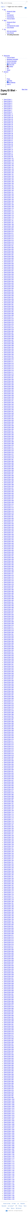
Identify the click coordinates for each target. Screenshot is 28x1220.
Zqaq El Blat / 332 (9, 390)
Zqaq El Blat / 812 (9, 937)
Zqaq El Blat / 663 (9, 784)
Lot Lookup (10, 66)
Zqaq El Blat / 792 (9, 915)
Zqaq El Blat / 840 (9, 976)
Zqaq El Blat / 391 (9, 474)
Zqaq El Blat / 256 (9, 295)
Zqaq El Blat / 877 (9, 1005)
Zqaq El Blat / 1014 (9, 1111)
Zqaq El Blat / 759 (9, 873)
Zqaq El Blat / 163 (9, 196)
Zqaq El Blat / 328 (9, 388)
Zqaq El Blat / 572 (9, 703)
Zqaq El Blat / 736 (9, 841)
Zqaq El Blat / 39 (8, 135)
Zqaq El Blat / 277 (9, 326)
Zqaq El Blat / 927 (9, 1040)
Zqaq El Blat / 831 (9, 964)
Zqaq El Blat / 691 (9, 800)
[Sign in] (19, 1219)
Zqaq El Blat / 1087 (9, 1149)
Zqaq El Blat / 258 (9, 299)
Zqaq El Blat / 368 (9, 441)
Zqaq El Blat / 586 (9, 714)
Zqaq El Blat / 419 (9, 513)
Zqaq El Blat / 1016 (9, 1115)
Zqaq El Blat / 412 (9, 507)
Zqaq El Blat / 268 (9, 313)
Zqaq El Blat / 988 (9, 1097)
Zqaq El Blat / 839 (9, 974)
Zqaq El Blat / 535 (9, 657)
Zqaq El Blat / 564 (9, 691)
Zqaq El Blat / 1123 (9, 1172)
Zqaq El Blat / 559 (9, 686)
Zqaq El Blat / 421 (9, 516)
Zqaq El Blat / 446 (9, 543)
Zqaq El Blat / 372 (9, 449)
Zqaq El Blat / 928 (9, 1042)
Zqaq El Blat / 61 (8, 140)
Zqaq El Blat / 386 (9, 465)
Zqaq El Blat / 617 (9, 752)
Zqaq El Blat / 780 (9, 901)
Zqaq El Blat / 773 (9, 892)
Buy (5, 9)
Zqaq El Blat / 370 (9, 445)
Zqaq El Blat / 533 (9, 655)
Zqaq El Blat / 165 (9, 199)
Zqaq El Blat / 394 (9, 479)
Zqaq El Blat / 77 (8, 153)
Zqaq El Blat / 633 (9, 773)
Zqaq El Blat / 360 (9, 429)
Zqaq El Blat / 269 (9, 315)
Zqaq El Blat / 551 (9, 678)
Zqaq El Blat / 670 (9, 789)
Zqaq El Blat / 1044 (9, 1135)
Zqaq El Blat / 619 (9, 755)
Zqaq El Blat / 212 (9, 235)
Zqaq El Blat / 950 (9, 1065)
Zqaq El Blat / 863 (9, 997)
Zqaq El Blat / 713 (9, 814)
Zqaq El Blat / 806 (9, 931)
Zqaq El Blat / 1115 (9, 1165)
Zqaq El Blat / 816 (9, 944)
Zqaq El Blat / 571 (9, 702)
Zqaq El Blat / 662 (9, 782)
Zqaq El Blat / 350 (9, 415)
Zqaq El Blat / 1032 (9, 1129)
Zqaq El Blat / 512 (9, 629)
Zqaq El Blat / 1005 (9, 1103)
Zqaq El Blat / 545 (9, 671)
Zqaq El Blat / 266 (9, 310)
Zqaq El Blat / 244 (9, 281)
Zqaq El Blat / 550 (9, 677)
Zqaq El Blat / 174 (9, 215)
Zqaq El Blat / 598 (9, 728)
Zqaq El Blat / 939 (9, 1049)
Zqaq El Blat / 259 (9, 301)
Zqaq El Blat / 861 (9, 994)
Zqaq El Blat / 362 (9, 433)
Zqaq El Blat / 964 (9, 1081)
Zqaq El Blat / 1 (8, 99)
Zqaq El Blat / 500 (9, 611)
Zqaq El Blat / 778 (9, 898)
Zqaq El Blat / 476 (9, 582)
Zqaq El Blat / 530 (9, 650)
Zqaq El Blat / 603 (9, 732)
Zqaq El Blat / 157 (9, 185)
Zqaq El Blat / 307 (9, 356)
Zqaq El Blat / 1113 (9, 1163)
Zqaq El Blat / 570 (9, 700)
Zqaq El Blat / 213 (9, 237)
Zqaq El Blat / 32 (8, 122)
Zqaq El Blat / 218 (9, 242)
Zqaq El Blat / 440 (9, 538)
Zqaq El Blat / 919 (9, 1037)
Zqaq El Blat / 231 (9, 261)
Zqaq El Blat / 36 (8, 130)
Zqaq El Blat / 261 (9, 304)
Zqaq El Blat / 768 (9, 887)
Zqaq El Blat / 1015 (9, 1113)
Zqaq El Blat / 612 (9, 743)
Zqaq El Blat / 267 (9, 311)
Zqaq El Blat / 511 (9, 627)
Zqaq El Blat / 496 (9, 607)
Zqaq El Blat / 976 (9, 1090)
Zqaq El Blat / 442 (9, 539)
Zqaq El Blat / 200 (9, 228)
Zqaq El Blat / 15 (8, 115)
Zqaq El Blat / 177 (9, 219)
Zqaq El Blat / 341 (9, 400)
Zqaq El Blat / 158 (9, 187)
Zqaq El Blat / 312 (9, 363)
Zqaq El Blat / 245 (9, 283)
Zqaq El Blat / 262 (9, 306)
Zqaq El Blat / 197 (9, 222)
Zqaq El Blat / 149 (9, 171)
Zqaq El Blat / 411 (9, 506)
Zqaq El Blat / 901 (9, 1024)
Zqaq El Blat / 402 (9, 490)
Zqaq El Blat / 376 (9, 452)
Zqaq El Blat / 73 (8, 149)
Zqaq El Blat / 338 (9, 395)
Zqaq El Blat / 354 (9, 418)
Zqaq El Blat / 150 (9, 172)
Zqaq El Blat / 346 (9, 409)
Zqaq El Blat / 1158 (9, 1197)
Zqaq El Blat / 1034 (9, 1131)
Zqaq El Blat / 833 (9, 965)
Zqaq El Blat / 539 (9, 661)
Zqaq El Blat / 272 (9, 319)
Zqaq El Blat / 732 (9, 835)
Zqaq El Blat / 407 (9, 498)
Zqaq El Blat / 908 (9, 1029)
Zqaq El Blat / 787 (9, 910)
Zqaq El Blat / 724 (9, 826)
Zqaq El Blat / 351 (9, 417)
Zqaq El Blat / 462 (9, 563)
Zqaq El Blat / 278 (9, 327)
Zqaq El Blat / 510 (9, 625)
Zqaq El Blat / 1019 (9, 1117)
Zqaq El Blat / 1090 (9, 1152)
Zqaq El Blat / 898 (9, 1019)
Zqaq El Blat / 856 (9, 990)
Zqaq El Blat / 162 (9, 194)
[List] (14, 1219)
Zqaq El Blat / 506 (9, 618)
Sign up (12, 1208)
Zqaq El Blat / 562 (9, 689)
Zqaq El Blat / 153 (9, 178)
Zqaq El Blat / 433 (9, 525)
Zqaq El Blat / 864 (9, 999)
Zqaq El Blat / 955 (9, 1069)
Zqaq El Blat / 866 (9, 1001)
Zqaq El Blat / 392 (9, 475)
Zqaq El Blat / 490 (9, 600)
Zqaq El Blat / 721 (9, 825)
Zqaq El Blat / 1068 (9, 1147)
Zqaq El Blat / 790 (9, 914)
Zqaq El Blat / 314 (9, 367)
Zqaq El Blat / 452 (9, 550)
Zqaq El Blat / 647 (9, 780)
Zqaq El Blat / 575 (9, 705)
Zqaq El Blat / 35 (8, 128)
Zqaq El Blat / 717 (9, 819)
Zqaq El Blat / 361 (9, 431)
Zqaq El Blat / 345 (9, 408)
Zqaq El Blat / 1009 (9, 1106)
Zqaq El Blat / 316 (9, 370)
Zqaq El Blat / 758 (9, 871)
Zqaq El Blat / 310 (9, 359)
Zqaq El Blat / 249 (9, 286)
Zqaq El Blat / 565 (9, 693)
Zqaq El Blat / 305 (9, 354)
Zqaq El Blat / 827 (9, 956)
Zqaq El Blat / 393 (9, 477)
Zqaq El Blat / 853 (9, 989)
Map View (24, 89)
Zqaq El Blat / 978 (9, 1092)
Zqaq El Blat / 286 (9, 338)
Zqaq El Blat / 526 (9, 643)
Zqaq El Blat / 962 (9, 1078)
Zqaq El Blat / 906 (9, 1028)
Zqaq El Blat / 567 (9, 694)
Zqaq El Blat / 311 (9, 361)
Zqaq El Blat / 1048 (9, 1140)
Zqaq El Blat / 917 (9, 1035)
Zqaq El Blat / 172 (9, 212)
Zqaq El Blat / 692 (9, 801)
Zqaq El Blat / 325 (9, 384)
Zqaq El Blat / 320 (9, 376)
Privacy (20, 1206)
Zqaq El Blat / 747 (9, 858)
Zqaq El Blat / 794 (9, 919)
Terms (25, 1206)
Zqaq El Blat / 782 (9, 905)
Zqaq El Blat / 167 (9, 203)
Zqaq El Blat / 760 (9, 874)
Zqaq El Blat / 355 (9, 420)
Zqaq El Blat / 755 (9, 867)
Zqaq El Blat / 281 (9, 333)
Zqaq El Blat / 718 (9, 821)
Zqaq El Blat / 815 (9, 942)
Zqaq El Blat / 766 (9, 883)
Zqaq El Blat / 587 (9, 716)
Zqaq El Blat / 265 (9, 308)
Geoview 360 (10, 64)
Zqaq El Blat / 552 (9, 680)
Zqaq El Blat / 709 (9, 810)
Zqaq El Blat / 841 (9, 978)
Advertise (9, 81)
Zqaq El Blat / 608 (9, 737)
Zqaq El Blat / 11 (8, 114)
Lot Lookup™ (11, 1206)
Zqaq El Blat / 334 (9, 392)
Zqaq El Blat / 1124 (9, 1174)
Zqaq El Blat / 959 (9, 1076)
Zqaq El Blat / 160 (9, 190)
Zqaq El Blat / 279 (9, 329)
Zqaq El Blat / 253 (9, 294)
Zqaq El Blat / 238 (9, 272)
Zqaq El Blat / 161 (9, 192)
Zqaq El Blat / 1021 (9, 1119)
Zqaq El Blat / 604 (9, 734)
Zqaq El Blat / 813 (9, 939)
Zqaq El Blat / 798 (9, 923)
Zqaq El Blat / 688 (9, 796)
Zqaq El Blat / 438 (9, 534)
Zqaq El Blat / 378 (9, 456)
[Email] (8, 1219)
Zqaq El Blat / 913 (9, 1033)
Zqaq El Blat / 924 (9, 1038)
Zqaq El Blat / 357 (9, 424)
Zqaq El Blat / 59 (8, 137)
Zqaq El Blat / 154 (9, 180)
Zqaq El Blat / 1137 (9, 1183)
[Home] (2, 1219)
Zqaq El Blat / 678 (9, 792)
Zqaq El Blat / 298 (9, 343)
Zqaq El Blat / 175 (9, 217)
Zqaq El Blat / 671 (9, 791)
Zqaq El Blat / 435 (9, 529)
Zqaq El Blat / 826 (9, 955)
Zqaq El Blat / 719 (9, 823)
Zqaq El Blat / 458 (9, 557)
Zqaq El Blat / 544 (9, 670)
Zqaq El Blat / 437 (9, 532)
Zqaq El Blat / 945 (9, 1060)
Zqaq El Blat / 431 (9, 522)
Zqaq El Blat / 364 (9, 434)
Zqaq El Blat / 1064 (9, 1144)
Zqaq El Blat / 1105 (9, 1156)
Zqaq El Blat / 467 (9, 568)
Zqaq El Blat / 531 (9, 652)
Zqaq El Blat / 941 (9, 1053)
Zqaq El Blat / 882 (9, 1008)
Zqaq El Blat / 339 (9, 397)
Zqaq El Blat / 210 (9, 231)
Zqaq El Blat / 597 (9, 727)
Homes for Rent (11, 22)
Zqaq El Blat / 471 (9, 573)
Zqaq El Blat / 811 (9, 935)
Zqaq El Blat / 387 (9, 466)
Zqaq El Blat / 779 (9, 899)
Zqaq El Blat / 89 (8, 156)
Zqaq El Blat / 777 (9, 896)
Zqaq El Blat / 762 (9, 878)
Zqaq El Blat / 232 (9, 263)
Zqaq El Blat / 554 (9, 684)
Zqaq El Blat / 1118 (9, 1167)
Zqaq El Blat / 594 (9, 721)
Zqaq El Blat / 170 (9, 208)
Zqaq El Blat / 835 (9, 969)
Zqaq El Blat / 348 (9, 413)
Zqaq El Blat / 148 (9, 169)
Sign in (3, 6)
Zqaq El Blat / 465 (9, 566)
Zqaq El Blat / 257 (9, 297)
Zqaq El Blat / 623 (9, 762)
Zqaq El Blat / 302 (9, 349)
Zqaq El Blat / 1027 (9, 1122)
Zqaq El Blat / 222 (9, 247)
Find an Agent (11, 18)
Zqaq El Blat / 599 (9, 730)
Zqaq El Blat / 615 (9, 748)
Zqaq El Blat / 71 (8, 147)
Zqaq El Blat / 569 (9, 698)
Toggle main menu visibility (14, 6)
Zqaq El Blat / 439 (9, 536)
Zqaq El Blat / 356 (9, 422)
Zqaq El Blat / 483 (9, 591)
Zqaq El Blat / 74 (8, 151)
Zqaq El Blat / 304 (9, 352)
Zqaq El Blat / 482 (9, 589)
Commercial (10, 15)
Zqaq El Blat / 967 (9, 1085)
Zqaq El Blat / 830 (9, 962)
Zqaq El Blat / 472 (9, 575)
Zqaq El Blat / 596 (9, 725)
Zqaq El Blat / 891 (9, 1013)
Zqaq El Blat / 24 (8, 119)
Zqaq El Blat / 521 (9, 634)
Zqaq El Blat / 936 (9, 1047)
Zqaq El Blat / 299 (9, 345)
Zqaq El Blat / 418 (9, 511)
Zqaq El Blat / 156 (9, 183)
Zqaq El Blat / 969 (9, 1087)
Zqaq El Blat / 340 (9, 399)
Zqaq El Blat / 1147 (9, 1193)
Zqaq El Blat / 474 (9, 579)
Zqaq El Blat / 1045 (9, 1136)
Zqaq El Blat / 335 (9, 393)
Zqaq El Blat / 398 (9, 484)
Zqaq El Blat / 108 (9, 160)
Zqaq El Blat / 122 (9, 163)
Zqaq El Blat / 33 (8, 124)
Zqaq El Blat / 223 (9, 249)
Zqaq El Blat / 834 (9, 967)
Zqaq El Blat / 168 (9, 204)
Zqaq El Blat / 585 (9, 712)
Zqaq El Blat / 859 (9, 992)
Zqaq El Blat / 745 (9, 855)
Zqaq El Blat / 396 (9, 481)
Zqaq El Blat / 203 (9, 229)
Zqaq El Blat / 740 (9, 846)
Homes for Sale (11, 11)
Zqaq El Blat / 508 (9, 621)
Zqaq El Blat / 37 (8, 131)
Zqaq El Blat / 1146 (9, 1192)
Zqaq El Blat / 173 (9, 213)
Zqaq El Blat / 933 (9, 1046)
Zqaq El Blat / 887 (9, 1010)
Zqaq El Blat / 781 (9, 903)
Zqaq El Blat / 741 (9, 848)
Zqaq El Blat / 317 (9, 372)
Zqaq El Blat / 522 (9, 636)
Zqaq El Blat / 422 (9, 518)
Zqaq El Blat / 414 (9, 509)
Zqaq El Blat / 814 (9, 940)
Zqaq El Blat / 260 (9, 302)
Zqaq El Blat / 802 (9, 928)
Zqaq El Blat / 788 (9, 912)
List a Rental (10, 27)
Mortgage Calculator (12, 59)
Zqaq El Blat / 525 (9, 641)
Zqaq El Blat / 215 (9, 240)
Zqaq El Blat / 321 (9, 377)
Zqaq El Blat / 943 (9, 1056)
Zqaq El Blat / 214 (9, 238)
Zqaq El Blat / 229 (9, 258)
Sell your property (12, 31)
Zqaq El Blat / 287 (9, 340)
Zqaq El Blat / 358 (9, 425)
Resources (7, 55)
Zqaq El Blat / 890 (9, 1012)
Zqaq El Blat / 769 (9, 889)
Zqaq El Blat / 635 (9, 776)
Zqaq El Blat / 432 (9, 523)
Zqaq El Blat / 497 (9, 609)
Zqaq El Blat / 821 (9, 948)
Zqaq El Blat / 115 (9, 162)
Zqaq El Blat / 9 (8, 112)
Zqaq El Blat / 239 (9, 274)
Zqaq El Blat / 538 (9, 659)
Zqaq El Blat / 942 (9, 1054)
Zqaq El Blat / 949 (9, 1063)
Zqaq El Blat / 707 (9, 809)
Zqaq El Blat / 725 (9, 828)
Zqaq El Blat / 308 (9, 358)
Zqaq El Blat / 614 (9, 746)
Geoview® (4, 1206)
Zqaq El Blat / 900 (9, 1022)
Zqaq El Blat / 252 (9, 292)
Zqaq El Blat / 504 (9, 614)
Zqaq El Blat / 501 (9, 613)
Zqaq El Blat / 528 (9, 646)
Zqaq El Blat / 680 (9, 794)
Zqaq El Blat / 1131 (9, 1177)
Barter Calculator (11, 63)
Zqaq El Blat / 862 (9, 996)
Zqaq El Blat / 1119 (9, 1168)
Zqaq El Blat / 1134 (9, 1179)
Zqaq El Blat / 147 (9, 167)
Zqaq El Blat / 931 (9, 1044)
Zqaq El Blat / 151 (9, 174)
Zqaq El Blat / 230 (9, 260)
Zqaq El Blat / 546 (9, 673)
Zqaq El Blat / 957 (9, 1072)
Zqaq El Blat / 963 (9, 1079)
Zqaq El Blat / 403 (9, 491)
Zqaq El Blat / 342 (9, 402)
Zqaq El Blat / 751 (9, 862)
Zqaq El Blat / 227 (9, 254)
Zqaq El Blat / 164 (9, 197)
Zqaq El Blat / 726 (9, 830)
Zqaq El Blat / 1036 (9, 1133)
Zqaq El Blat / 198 (9, 224)
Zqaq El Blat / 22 (8, 117)
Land (8, 13)
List (5, 29)
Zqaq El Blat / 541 (9, 664)
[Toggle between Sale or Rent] (27, 2)
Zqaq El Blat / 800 (9, 924)
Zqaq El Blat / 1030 (9, 1126)
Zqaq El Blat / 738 (9, 842)
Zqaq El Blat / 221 (9, 245)
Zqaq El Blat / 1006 (9, 1104)
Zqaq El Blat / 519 (9, 630)
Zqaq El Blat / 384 (9, 463)
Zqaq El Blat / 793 (9, 917)
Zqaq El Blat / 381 (9, 459)
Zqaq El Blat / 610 (9, 739)
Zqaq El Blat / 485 (9, 593)
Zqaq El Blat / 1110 (9, 1158)
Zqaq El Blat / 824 (9, 951)
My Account (18, 1208)
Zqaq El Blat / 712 (9, 812)
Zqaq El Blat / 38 (8, 133)
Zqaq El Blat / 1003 (9, 1099)
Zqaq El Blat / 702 (9, 805)
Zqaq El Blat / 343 (9, 404)
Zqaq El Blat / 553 (9, 682)
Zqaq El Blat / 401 (9, 488)
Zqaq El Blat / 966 (9, 1083)
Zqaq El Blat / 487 (9, 595)
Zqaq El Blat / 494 (9, 605)
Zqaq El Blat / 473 (9, 577)
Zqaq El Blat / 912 (9, 1031)
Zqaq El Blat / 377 (9, 454)
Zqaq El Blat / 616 (9, 750)
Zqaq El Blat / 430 (9, 520)
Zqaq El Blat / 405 (9, 495)
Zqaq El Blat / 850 (9, 985)
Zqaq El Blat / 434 (9, 527)
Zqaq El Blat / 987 (9, 1095)
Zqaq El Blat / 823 (9, 949)
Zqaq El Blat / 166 (9, 201)
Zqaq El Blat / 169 (9, 206)
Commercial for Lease (13, 26)
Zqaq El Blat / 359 (9, 427)
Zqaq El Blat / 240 (9, 276)
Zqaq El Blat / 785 (9, 907)
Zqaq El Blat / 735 (9, 839)
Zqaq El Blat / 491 (9, 602)
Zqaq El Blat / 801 (9, 926)
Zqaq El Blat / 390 (9, 472)
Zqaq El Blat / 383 (9, 461)
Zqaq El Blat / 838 (9, 972)
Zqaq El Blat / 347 (9, 411)
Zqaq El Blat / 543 (9, 668)
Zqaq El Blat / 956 (9, 1070)
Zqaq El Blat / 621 (9, 759)
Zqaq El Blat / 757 (9, 869)
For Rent (14, 1203)
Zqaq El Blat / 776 (9, 894)
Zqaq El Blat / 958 (9, 1074)
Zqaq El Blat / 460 (9, 561)
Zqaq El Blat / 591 (9, 719)
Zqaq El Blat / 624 (9, 764)
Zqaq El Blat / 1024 (9, 1120)
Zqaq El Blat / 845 (9, 981)
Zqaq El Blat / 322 (9, 379)
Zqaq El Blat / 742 (9, 850)
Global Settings (11, 82)
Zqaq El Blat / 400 (9, 486)
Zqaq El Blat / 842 (9, 980)
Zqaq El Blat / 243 (9, 279)
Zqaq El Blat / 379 (9, 457)
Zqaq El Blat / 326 (9, 386)
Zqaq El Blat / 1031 (9, 1128)
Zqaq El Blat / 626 (9, 766)
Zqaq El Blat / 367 (9, 440)
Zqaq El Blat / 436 (9, 531)
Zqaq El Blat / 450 (9, 548)
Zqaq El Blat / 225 (9, 253)
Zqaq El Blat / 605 (9, 735)
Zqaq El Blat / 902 (9, 1026)
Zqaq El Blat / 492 (9, 604)
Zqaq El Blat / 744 (9, 853)
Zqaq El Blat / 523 (9, 637)
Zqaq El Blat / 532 (9, 654)
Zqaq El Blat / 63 (8, 144)
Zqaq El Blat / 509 (9, 623)
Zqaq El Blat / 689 (9, 798)
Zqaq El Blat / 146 (9, 165)
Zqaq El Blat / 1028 (9, 1124)
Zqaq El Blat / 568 (9, 696)
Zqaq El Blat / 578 (9, 711)
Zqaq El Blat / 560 (9, 687)
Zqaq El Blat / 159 (9, 188)
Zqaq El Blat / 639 (9, 778)
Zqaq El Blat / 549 (9, 675)
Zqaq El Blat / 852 (9, 987)
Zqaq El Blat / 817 (9, 946)
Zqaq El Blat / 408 (9, 500)
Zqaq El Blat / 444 (9, 541)
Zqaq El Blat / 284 (9, 336)
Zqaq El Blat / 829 (9, 960)
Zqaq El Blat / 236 (9, 269)
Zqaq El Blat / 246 (9, 285)
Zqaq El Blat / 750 (9, 860)
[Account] (25, 1219)
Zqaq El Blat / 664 (9, 785)
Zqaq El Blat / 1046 (9, 1138)
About (8, 70)
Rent (5, 20)
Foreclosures (10, 17)
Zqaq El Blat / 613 (9, 744)
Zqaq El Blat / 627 (9, 768)
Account (6, 72)
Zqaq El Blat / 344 (9, 406)
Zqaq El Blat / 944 (9, 1058)
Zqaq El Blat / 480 (9, 586)
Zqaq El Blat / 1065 (9, 1145)
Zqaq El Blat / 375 (9, 450)
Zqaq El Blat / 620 (9, 757)
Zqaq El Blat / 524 (9, 639)
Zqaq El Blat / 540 (9, 662)
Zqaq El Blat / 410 (9, 504)
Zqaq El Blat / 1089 (9, 1151)
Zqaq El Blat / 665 (9, 787)
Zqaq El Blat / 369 (9, 443)
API (8, 68)
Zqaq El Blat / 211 (9, 233)
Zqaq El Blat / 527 (9, 645)
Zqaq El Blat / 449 (9, 547)
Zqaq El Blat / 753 (9, 864)
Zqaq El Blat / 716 (9, 817)
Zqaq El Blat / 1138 (9, 1185)
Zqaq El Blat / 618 (9, 753)
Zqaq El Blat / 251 (9, 290)
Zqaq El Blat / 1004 (9, 1101)
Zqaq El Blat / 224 (9, 251)
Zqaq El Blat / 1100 (9, 1154)
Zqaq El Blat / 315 (9, 368)
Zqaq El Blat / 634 (9, 775)
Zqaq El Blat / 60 (8, 139)
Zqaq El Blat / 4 (8, 105)
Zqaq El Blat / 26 (8, 121)
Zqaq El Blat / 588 (9, 718)
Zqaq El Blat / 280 (9, 331)
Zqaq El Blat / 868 (9, 1003)
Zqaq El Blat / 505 (9, 616)
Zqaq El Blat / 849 (9, 983)
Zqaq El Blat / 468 (9, 570)
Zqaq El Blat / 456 (9, 554)
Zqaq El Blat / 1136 (9, 1181)
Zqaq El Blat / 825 (9, 953)
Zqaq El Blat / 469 (9, 572)
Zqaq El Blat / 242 (9, 278)
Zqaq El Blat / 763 (9, 880)
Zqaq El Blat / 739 (9, 844)
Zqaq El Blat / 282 (9, 335)
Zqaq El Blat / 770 (9, 891)
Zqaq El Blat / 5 (8, 106)
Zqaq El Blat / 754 (9, 866)
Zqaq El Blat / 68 (8, 146)
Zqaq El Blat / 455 (9, 552)
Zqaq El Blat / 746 (9, 857)
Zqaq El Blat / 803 (9, 930)
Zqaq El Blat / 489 (9, 598)
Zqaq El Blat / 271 (9, 317)
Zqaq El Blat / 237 (9, 270)
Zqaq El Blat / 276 (9, 324)
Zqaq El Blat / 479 (9, 584)
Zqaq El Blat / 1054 (9, 1142)
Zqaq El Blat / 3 (8, 103)
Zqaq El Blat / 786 (9, 908)
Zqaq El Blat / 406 (9, 497)
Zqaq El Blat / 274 (9, 320)
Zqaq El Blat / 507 (9, 620)
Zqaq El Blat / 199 (9, 226)
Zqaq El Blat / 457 (9, 556)
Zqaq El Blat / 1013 (9, 1110)
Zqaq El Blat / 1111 (9, 1160)
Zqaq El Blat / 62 (8, 142)
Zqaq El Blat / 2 (8, 101)
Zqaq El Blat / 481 (9, 588)
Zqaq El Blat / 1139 (9, 1186)
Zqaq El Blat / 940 (9, 1051)
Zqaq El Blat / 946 (9, 1062)
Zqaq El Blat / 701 (9, 803)
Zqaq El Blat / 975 (9, 1088)
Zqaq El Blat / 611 (9, 741)
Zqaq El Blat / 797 (9, 921)
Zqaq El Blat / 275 (9, 322)
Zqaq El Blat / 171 (9, 210)
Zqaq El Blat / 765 (9, 882)
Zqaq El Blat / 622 (9, 760)
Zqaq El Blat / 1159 (9, 1199)
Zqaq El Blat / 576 (9, 707)
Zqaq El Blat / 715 (9, 816)
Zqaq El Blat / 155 (9, 181)
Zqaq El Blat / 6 (8, 108)
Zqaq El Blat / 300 (9, 347)
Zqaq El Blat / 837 (9, 971)
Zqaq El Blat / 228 (9, 256)
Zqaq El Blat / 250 (9, 288)
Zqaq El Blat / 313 (9, 365)
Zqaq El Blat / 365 (9, 436)
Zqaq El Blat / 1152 (9, 1195)
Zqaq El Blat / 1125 (9, 1176)
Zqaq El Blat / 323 (9, 381)
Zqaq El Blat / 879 (9, 1006)
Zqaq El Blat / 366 (9, 438)
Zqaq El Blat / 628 (9, 769)
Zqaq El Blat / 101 (9, 158)
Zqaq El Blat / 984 (9, 1094)
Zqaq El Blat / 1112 (9, 1161)
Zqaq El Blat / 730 (9, 832)
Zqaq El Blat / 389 (9, 470)
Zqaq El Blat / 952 (9, 1067)
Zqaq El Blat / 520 (9, 632)
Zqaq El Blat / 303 (9, 351)
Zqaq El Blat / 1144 (9, 1190)
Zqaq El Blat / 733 (9, 837)
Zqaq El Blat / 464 (9, 564)
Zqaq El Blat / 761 (9, 876)
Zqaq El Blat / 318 (9, 374)
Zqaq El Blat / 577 (9, 709)
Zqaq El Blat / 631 (9, 771)
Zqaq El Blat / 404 (9, 493)
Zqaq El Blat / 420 (9, 515)
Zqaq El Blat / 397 (9, 482)
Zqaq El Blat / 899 (9, 1021)
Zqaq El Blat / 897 (9, 1017)
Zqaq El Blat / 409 (9, 502)
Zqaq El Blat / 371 (9, 447)
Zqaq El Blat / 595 (9, 723)
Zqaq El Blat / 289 (9, 342)
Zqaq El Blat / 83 (8, 155)
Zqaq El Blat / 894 (9, 1015)
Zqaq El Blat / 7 (8, 110)
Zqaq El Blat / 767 (9, 885)
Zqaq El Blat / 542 (9, 666)
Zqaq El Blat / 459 (9, 559)
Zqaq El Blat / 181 (9, 221)
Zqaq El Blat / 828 (9, 958)
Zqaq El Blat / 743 (9, 851)
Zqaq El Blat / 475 (9, 580)
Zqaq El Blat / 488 (9, 596)
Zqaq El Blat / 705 (9, 807)
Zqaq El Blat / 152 (9, 176)
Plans (8, 79)
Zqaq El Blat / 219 (9, 244)
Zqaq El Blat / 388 (9, 468)
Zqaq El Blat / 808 (9, 933)
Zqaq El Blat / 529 (9, 648)
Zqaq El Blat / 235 (9, 267)
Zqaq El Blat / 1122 (9, 1170)
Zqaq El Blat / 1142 (9, 1188)
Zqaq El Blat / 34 (8, 126)
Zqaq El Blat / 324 (9, 383)
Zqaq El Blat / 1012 (9, 1108)
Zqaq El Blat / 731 (9, 833)
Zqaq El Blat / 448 (9, 545)
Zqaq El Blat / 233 (9, 265)
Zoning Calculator (12, 61)
